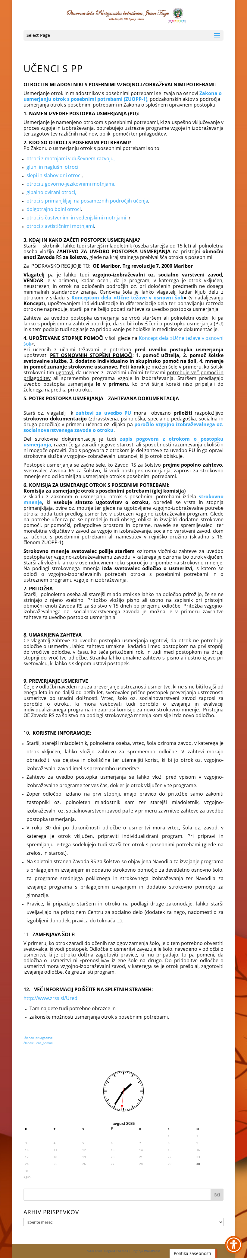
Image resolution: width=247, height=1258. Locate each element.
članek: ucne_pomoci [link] (38, 1043)
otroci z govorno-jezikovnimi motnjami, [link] (71, 183)
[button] (123, 35)
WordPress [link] (152, 1251)
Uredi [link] (72, 998)
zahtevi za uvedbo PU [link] (105, 413)
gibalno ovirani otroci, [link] (51, 192)
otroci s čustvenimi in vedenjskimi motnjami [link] (76, 217)
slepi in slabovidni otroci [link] (54, 175)
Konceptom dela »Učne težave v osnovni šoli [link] (127, 297)
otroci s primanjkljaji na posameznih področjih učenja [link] (87, 200)
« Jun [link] (26, 1177)
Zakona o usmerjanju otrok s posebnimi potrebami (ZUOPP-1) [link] (122, 96)
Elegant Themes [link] (116, 1251)
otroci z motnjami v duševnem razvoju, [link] (71, 158)
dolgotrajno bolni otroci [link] (54, 209)
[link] (124, 15)
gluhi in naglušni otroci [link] (52, 167)
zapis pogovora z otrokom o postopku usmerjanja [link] (123, 442)
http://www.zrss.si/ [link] (44, 998)
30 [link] (198, 1164)
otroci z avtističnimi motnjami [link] (60, 226)
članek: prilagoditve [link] (38, 1038)
